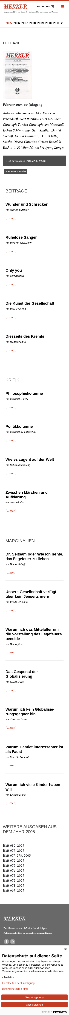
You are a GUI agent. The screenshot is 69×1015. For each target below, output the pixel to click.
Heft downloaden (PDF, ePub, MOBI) (26, 161)
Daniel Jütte (48, 135)
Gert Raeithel (29, 118)
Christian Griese (35, 141)
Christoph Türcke (15, 124)
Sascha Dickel (12, 141)
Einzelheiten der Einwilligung (18, 983)
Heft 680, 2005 (13, 845)
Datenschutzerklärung (15, 988)
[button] (62, 6)
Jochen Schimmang (16, 130)
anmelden (43, 6)
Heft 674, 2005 (13, 870)
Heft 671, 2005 (13, 885)
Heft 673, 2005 (13, 875)
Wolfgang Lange (51, 147)
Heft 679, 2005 (13, 850)
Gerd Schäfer (40, 130)
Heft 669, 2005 (13, 890)
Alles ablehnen (34, 1004)
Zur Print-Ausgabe (16, 171)
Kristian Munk (27, 147)
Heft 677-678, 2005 (17, 855)
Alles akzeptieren (34, 997)
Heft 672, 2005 (13, 880)
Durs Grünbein (51, 118)
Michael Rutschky (28, 113)
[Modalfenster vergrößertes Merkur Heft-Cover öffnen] (17, 75)
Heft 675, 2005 (13, 865)
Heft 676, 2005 (13, 860)
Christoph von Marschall (46, 124)
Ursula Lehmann (27, 135)
